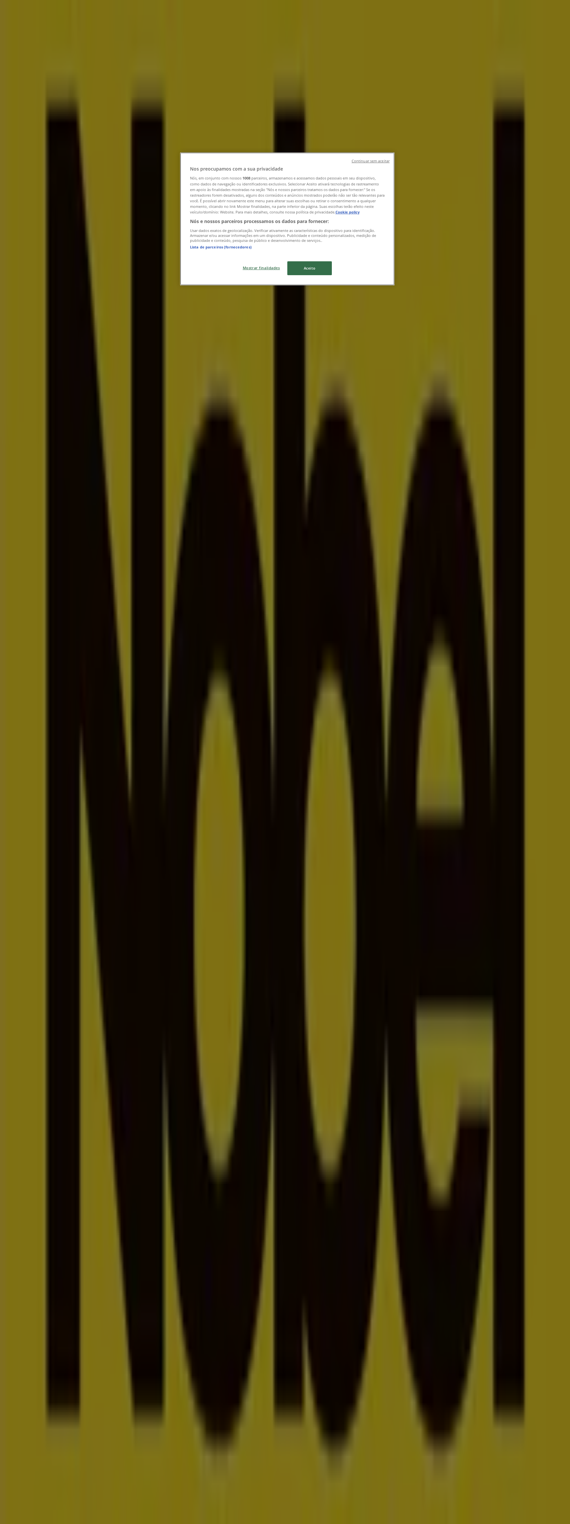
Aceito (309, 268)
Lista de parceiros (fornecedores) (221, 246)
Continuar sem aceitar (371, 161)
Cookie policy (347, 212)
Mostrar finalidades (261, 267)
